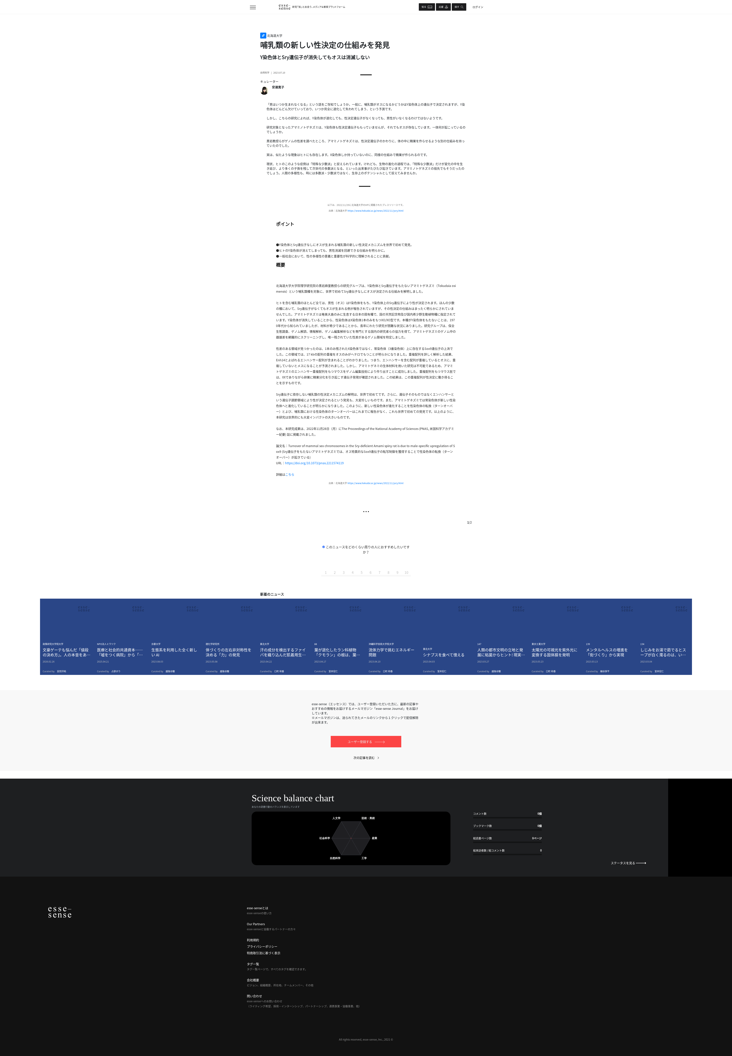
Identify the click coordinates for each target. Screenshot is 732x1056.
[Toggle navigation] (253, 6)
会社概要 (253, 980)
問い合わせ (254, 996)
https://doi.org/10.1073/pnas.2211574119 (314, 463)
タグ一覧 (253, 964)
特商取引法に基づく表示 (263, 953)
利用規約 (253, 940)
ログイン (478, 7)
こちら (289, 474)
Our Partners (256, 924)
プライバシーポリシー (262, 946)
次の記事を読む (364, 757)
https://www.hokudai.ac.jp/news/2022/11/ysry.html (375, 210)
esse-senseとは (257, 908)
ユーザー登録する (360, 741)
